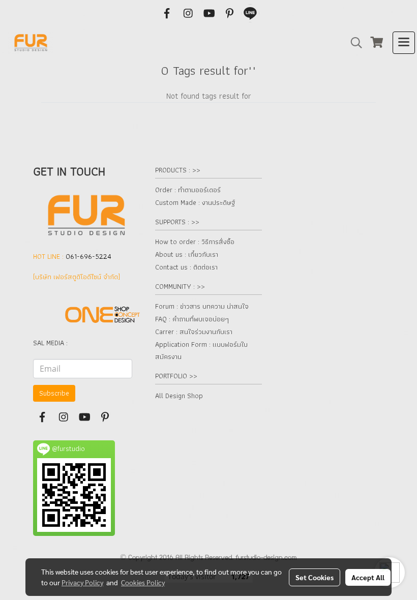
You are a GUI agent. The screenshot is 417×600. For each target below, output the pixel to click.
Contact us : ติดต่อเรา (186, 267)
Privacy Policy (82, 582)
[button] (353, 42)
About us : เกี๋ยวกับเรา (186, 254)
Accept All (367, 577)
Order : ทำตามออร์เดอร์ (188, 189)
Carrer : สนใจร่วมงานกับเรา (193, 331)
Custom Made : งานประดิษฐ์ (195, 202)
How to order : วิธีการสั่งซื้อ (194, 241)
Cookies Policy (143, 582)
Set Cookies (314, 577)
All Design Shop (179, 395)
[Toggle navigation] (404, 43)
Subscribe (54, 393)
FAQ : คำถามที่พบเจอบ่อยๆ (192, 318)
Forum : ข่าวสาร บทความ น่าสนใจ (202, 306)
